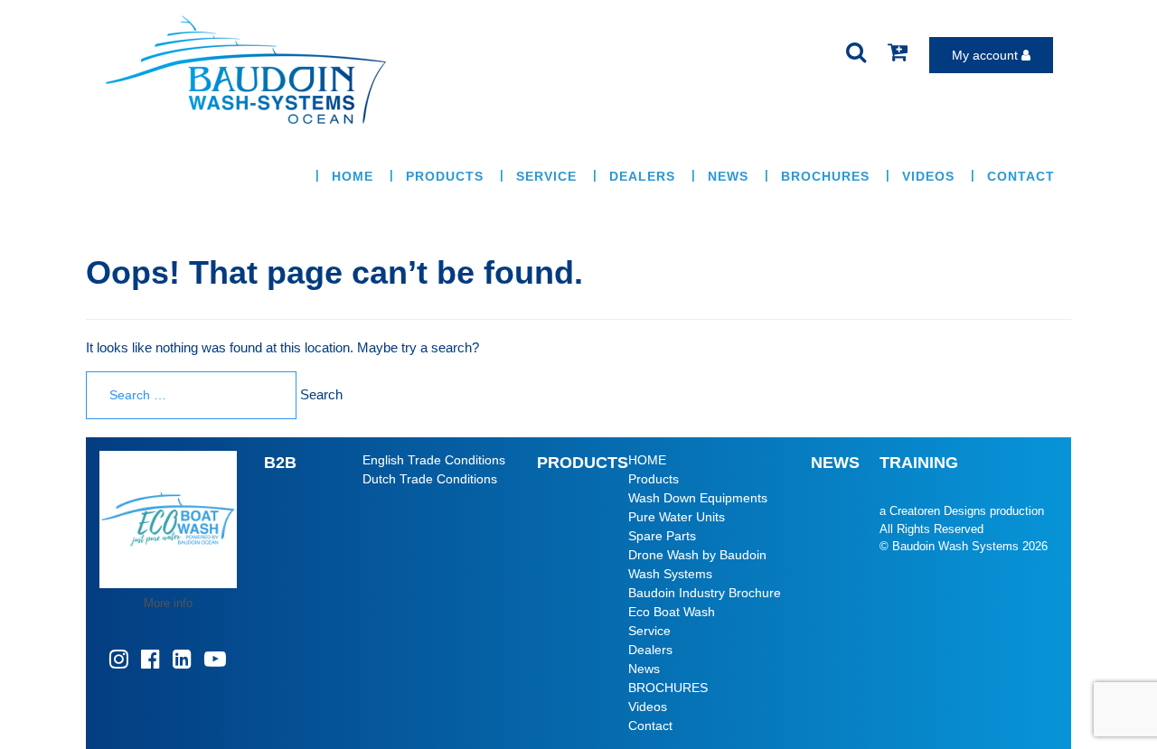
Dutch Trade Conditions (429, 479)
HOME (352, 176)
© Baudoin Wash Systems (949, 546)
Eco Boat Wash (671, 611)
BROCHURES (825, 176)
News (728, 176)
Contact (1021, 176)
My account (986, 55)
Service (546, 176)
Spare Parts (662, 536)
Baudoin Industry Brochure (704, 592)
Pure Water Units (676, 517)
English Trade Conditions (433, 460)
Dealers (642, 176)
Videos (928, 176)
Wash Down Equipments (697, 498)
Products (445, 176)
